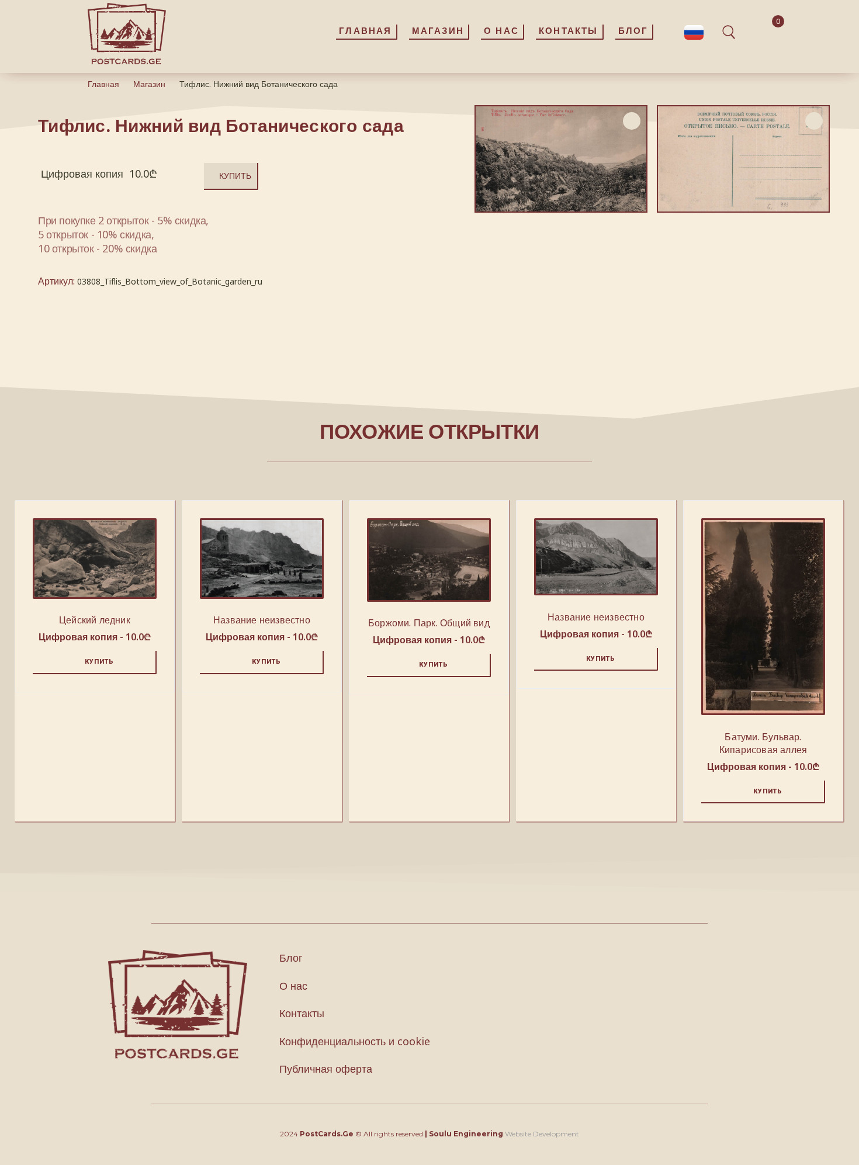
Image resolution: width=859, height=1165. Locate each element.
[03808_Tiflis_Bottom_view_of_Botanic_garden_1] (743, 158)
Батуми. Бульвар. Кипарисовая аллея (763, 743)
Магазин (149, 83)
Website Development (542, 1133)
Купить (235, 175)
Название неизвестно (261, 619)
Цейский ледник (94, 619)
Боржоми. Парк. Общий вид (429, 622)
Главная (103, 83)
